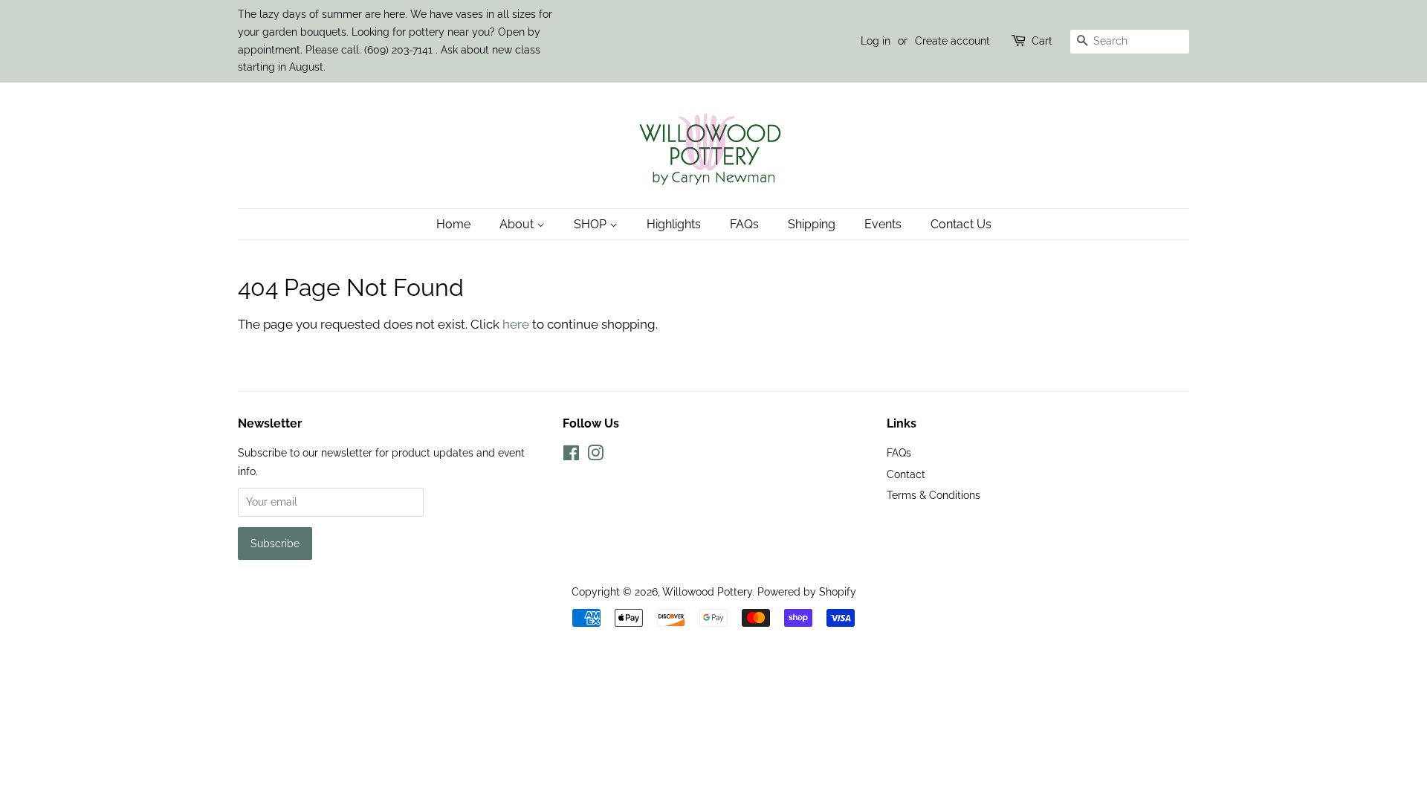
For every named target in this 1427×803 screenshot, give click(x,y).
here (515, 324)
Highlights (674, 224)
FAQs (744, 224)
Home (453, 224)
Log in (875, 41)
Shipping (811, 224)
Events (883, 224)
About (518, 224)
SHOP (591, 224)
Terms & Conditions (933, 494)
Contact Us (961, 224)
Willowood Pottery (707, 591)
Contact (906, 474)
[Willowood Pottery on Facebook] (571, 455)
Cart (1042, 41)
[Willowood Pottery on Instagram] (595, 455)
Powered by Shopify (806, 591)
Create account (952, 41)
